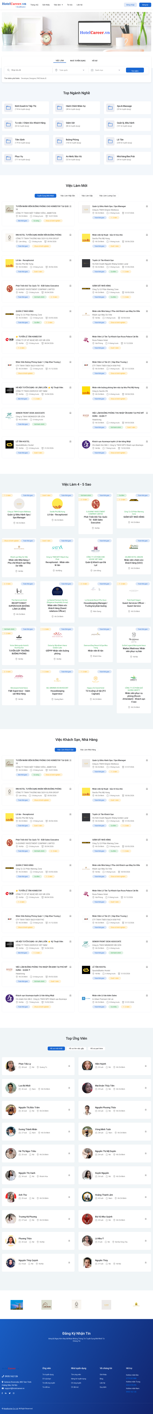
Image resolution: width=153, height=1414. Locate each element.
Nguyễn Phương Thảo (105, 1107)
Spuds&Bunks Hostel (25, 445)
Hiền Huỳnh (100, 1064)
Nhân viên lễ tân (95, 650)
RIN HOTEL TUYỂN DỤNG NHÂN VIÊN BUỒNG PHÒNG (38, 235)
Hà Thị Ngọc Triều (27, 1151)
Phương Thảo (25, 1238)
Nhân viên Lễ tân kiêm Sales (104, 995)
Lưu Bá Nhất (24, 1085)
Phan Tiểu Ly (25, 1064)
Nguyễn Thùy (101, 1260)
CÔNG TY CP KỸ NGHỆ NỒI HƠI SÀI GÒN (33, 340)
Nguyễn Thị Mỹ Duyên (105, 1151)
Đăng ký (98, 1352)
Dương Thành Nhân (28, 1129)
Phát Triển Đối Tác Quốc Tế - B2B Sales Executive (37, 286)
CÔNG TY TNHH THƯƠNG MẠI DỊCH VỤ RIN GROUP (37, 238)
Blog (101, 1379)
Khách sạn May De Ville (102, 315)
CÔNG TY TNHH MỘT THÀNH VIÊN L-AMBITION (36, 213)
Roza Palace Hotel (100, 340)
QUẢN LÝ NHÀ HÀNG (24, 311)
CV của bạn (46, 1379)
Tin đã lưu (46, 1387)
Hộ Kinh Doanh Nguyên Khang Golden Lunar (110, 264)
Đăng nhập (130, 5)
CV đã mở (74, 1387)
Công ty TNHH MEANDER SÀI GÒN (30, 416)
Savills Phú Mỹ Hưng (101, 238)
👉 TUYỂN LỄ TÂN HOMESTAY (29, 337)
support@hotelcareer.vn (14, 1388)
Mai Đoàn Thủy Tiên (104, 1085)
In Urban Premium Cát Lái (102, 999)
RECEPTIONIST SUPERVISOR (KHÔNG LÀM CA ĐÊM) (19, 606)
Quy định (103, 1387)
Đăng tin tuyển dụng (78, 1379)
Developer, (25, 78)
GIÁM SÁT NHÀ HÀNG (101, 286)
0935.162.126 (11, 1376)
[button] (13, 32)
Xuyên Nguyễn (102, 1173)
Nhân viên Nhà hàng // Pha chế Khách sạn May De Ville (116, 311)
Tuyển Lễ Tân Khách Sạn (103, 260)
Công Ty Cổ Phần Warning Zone (105, 289)
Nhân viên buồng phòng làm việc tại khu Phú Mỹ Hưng (115, 387)
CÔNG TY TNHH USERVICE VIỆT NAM (31, 391)
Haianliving (96, 420)
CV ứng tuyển (76, 1383)
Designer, (33, 78)
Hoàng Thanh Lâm (104, 1195)
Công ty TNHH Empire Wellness (105, 210)
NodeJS (43, 78)
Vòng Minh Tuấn (103, 1129)
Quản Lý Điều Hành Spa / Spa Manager (109, 206)
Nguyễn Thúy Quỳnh (28, 1260)
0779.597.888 (131, 1378)
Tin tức (70, 5)
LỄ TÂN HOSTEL (23, 441)
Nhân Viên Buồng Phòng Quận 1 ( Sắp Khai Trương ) (38, 362)
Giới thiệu (46, 5)
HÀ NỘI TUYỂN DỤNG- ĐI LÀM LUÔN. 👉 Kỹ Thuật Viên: (39, 387)
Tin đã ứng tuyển (48, 1383)
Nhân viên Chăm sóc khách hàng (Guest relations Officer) (57, 608)
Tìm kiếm (135, 71)
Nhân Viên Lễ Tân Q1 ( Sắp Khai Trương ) (110, 362)
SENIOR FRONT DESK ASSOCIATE (30, 413)
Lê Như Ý (99, 1238)
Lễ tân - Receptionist (25, 260)
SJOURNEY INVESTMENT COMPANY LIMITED (35, 289)
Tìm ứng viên (76, 1374)
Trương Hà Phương (28, 1216)
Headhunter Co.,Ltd (11, 1409)
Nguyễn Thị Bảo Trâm (29, 1107)
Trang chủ (34, 5)
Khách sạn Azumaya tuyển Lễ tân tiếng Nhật (111, 441)
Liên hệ (79, 5)
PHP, (38, 78)
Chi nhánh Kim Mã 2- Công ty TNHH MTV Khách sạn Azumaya (117, 445)
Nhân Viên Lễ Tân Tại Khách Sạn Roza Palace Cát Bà (115, 337)
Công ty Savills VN (100, 391)
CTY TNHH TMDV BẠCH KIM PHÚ (30, 366)
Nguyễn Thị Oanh (27, 1173)
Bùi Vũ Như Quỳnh (103, 1216)
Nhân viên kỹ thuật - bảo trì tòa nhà (107, 235)
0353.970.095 (131, 1385)
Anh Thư (23, 1195)
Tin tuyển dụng (48, 1374)
